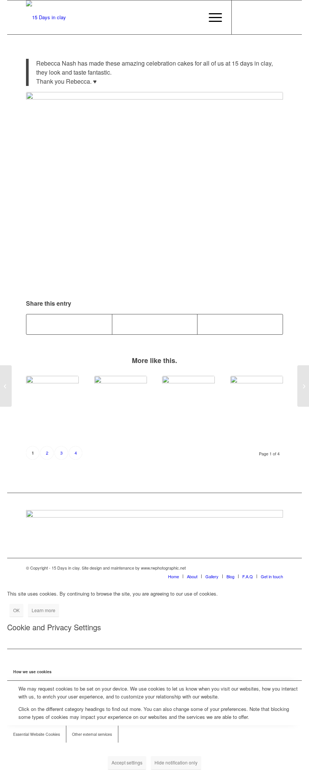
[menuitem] (211, 17)
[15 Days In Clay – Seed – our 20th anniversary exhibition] (120, 402)
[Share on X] (154, 324)
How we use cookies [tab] (32, 671)
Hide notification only (175, 762)
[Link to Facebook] (243, 17)
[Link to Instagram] (254, 17)
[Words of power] (6, 386)
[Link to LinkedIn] (266, 17)
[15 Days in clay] (46, 17)
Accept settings (127, 762)
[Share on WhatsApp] (240, 324)
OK (16, 610)
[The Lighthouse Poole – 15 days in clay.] (303, 386)
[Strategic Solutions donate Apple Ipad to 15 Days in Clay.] (256, 402)
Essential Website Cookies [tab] (36, 734)
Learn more (43, 610)
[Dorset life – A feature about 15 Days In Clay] (188, 402)
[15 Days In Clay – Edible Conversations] (52, 402)
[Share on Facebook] (69, 324)
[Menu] (211, 17)
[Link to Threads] (277, 17)
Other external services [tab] (92, 734)
